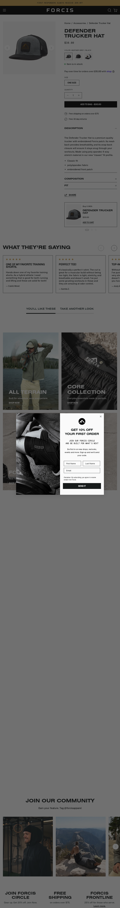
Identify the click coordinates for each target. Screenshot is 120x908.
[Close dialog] (100, 416)
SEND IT (82, 486)
